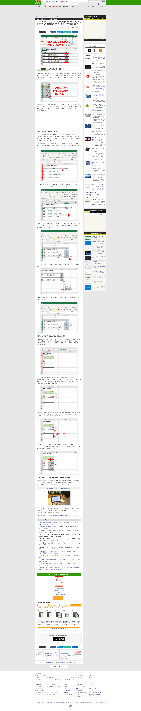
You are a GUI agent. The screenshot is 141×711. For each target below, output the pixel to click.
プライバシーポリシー (75, 702)
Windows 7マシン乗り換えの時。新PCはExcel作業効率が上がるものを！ (55, 488)
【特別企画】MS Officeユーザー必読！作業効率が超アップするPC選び (58, 515)
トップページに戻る (59, 666)
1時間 (87, 18)
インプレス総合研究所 (40, 682)
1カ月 (103, 18)
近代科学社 (66, 692)
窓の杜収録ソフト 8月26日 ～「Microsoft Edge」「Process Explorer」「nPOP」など (93, 196)
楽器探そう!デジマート (69, 679)
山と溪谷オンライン (69, 688)
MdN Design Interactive (82, 692)
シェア (54, 32)
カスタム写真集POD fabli (96, 692)
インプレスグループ (90, 702)
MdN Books (80, 690)
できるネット (39, 694)
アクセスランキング (92, 16)
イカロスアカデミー (82, 686)
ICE (90, 675)
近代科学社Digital (68, 694)
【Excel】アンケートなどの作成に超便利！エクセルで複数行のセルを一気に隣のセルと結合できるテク (51, 655)
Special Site (90, 39)
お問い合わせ (49, 702)
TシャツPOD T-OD (69, 682)
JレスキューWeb (81, 684)
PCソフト (53, 605)
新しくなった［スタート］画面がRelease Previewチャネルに (98, 258)
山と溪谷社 (66, 686)
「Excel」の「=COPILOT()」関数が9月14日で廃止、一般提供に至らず (98, 238)
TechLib (79, 696)
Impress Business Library (54, 682)
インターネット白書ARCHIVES (42, 697)
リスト (47, 32)
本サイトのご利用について (40, 702)
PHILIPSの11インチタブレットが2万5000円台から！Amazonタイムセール (98, 167)
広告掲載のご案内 (57, 702)
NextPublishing (52, 694)
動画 (88, 6)
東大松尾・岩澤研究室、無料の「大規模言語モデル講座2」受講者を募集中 (98, 116)
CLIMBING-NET (68, 690)
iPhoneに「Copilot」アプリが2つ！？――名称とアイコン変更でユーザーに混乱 (98, 141)
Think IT (38, 677)
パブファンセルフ (94, 686)
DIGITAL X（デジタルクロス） (55, 686)
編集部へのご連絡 (65, 702)
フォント (93, 6)
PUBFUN (91, 684)
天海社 (92, 677)
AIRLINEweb (80, 677)
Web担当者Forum (39, 679)
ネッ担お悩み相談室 (40, 688)
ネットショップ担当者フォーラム (55, 679)
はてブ (61, 32)
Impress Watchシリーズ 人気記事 (95, 210)
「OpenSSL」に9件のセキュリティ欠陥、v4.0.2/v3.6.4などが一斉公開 (98, 59)
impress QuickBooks (95, 682)
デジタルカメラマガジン (41, 692)
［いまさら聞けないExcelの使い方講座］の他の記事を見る (59, 662)
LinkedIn (75, 32)
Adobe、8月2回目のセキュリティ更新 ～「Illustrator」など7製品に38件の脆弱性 (98, 76)
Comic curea (93, 679)
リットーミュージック (69, 677)
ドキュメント (79, 6)
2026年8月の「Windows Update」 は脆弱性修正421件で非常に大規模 (98, 248)
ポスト (43, 32)
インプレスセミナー (53, 684)
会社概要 (83, 702)
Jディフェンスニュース (82, 679)
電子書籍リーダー (76, 605)
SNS (84, 6)
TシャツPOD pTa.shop (95, 690)
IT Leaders (38, 684)
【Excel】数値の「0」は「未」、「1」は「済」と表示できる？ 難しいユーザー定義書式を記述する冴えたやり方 (98, 189)
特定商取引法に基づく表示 (101, 702)
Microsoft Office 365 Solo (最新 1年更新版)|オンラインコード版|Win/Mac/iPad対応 (59, 591)
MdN (77, 688)
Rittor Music (66, 675)
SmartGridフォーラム (53, 677)
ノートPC (42, 605)
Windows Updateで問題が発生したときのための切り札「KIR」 (98, 273)
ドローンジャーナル (40, 686)
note (68, 32)
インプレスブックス (53, 692)
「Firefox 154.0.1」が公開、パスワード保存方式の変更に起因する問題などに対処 (98, 87)
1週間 (98, 18)
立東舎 (66, 684)
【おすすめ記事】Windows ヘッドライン (96, 233)
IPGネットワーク (92, 688)
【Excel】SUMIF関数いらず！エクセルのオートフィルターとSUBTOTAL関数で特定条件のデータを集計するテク (67, 655)
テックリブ (78, 694)
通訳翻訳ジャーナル (82, 682)
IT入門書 (65, 605)
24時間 (92, 18)
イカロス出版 (79, 675)
